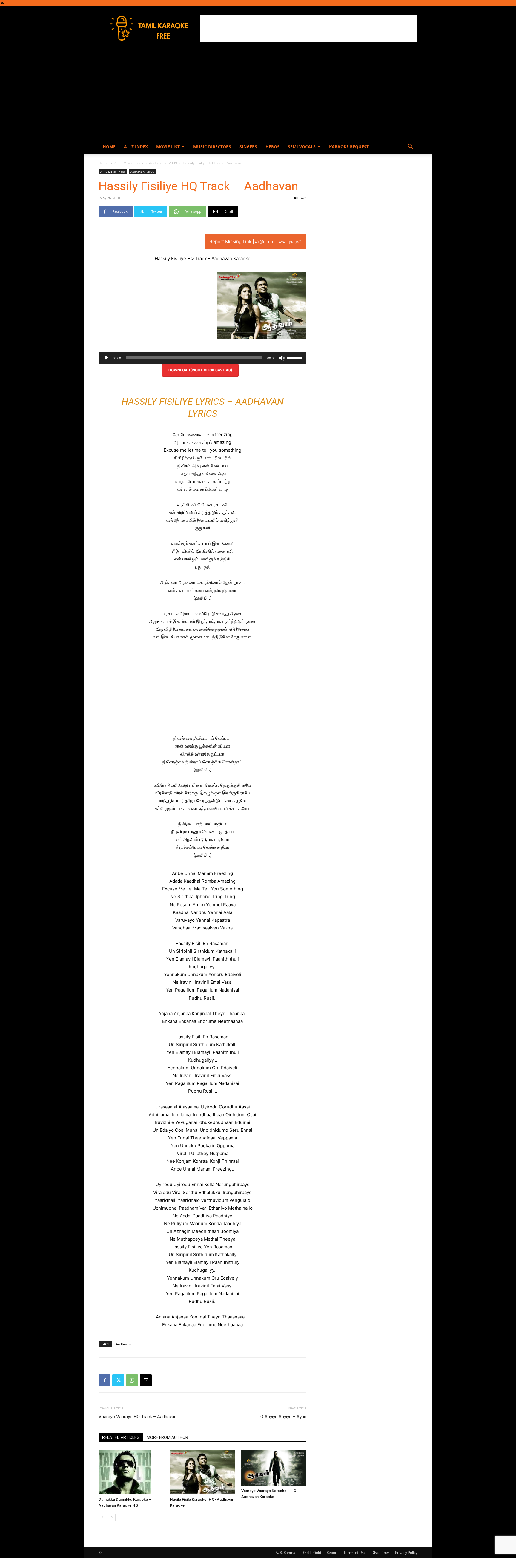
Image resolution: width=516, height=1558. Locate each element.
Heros (272, 146)
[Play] (106, 358)
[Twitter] (118, 1380)
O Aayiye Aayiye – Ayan (283, 1416)
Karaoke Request (349, 146)
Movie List (168, 146)
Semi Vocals (302, 146)
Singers (248, 146)
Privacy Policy (406, 1552)
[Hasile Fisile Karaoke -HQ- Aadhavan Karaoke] (202, 1472)
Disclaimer (380, 1552)
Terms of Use (354, 1552)
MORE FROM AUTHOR (167, 1437)
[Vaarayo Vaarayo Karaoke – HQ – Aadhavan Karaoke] (273, 1468)
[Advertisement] (308, 28)
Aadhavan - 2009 (163, 163)
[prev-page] (102, 1517)
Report (332, 1552)
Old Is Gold (312, 1552)
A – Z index (136, 146)
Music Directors (212, 146)
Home (109, 146)
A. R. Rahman (286, 1552)
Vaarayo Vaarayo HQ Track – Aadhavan (137, 1416)
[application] (202, 358)
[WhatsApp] (132, 1380)
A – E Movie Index (128, 163)
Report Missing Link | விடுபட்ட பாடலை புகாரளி (255, 241)
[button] (410, 147)
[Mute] (282, 358)
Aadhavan (123, 1344)
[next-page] (112, 1517)
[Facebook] (104, 1380)
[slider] (295, 357)
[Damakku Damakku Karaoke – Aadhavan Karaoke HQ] (131, 1472)
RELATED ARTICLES (120, 1437)
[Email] (146, 1380)
